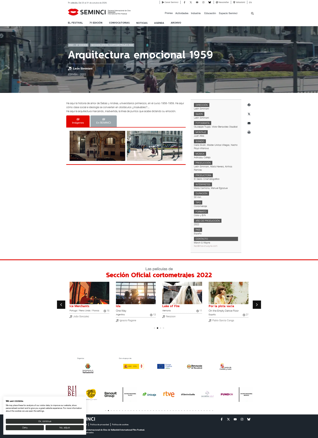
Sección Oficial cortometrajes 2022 (112, 45)
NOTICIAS (142, 23)
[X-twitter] (190, 2)
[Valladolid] (234, 2)
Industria (196, 13)
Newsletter (224, 2)
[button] (168, 13)
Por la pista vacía (221, 306)
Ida (118, 306)
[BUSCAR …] (252, 13)
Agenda (159, 23)
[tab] (78, 121)
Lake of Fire (171, 306)
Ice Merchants (79, 306)
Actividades (181, 13)
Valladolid (240, 2)
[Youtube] (197, 2)
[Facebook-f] (184, 2)
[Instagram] (203, 2)
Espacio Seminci (228, 13)
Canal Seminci (171, 2)
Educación (210, 13)
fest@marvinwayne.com (205, 246)
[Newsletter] (217, 2)
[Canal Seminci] (163, 2)
